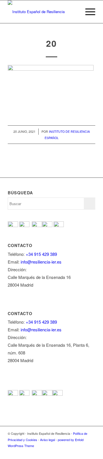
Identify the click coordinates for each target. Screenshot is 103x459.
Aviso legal (47, 439)
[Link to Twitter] (65, 452)
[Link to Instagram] (82, 452)
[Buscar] (74, 11)
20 (51, 43)
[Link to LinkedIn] (91, 452)
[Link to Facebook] (56, 452)
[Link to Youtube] (74, 452)
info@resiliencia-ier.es (41, 262)
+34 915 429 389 (41, 254)
